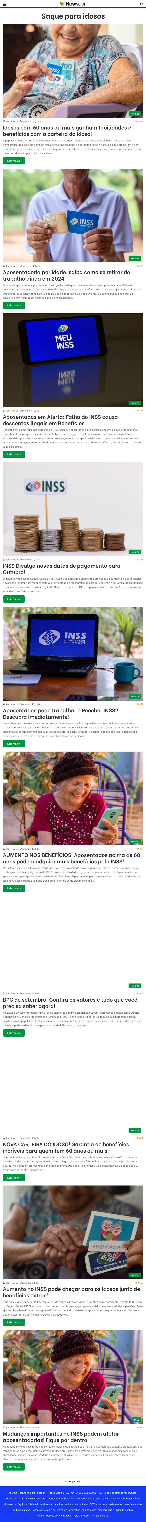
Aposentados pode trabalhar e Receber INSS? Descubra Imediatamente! (60, 713)
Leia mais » (14, 160)
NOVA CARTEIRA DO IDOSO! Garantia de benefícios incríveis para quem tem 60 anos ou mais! (66, 1147)
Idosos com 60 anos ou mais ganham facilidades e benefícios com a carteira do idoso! (67, 130)
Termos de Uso (99, 1515)
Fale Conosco (81, 1515)
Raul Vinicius (12, 121)
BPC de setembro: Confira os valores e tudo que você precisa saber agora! (70, 1002)
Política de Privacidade (58, 1515)
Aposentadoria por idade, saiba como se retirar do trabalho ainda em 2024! (66, 275)
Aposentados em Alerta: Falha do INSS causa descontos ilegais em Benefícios (60, 419)
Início (41, 1515)
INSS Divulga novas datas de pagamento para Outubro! (62, 568)
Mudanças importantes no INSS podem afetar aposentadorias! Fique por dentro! (61, 1436)
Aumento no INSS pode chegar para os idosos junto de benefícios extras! (71, 1292)
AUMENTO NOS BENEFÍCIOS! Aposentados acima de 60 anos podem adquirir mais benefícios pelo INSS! (71, 858)
